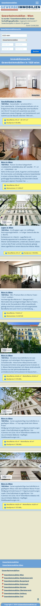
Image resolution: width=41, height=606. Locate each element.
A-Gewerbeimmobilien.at (27, 604)
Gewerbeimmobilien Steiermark (16, 584)
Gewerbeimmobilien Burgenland (16, 581)
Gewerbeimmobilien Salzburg (15, 593)
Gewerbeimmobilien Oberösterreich (17, 590)
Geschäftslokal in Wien (11, 101)
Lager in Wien (7, 227)
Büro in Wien (7, 162)
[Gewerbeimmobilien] (20, 10)
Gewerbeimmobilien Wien (12, 565)
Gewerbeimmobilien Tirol (13, 596)
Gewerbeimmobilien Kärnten (15, 587)
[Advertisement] (20, 536)
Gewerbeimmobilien (9, 3)
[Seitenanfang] (38, 599)
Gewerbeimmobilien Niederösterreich (18, 578)
